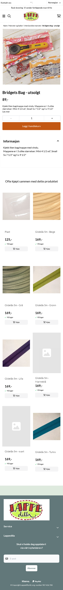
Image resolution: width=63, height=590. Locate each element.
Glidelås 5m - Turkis (45, 452)
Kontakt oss (6, 3)
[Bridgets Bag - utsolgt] (31, 57)
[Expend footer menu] (58, 537)
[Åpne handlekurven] (59, 16)
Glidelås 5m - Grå (14, 305)
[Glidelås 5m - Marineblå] (47, 353)
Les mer (6, 111)
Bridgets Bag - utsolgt (51, 26)
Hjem (5, 26)
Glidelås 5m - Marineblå (42, 379)
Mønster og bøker (16, 26)
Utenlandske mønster (33, 26)
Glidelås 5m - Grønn (45, 305)
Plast (7, 231)
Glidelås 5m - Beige (45, 231)
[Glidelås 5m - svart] (16, 426)
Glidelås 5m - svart (14, 451)
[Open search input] (9, 16)
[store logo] (31, 16)
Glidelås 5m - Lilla (14, 378)
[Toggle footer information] (58, 527)
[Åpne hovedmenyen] (3, 16)
